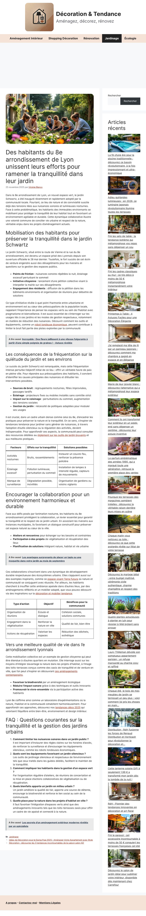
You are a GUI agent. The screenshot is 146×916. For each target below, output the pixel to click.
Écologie (130, 38)
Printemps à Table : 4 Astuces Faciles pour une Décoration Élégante (122, 317)
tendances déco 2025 (67, 707)
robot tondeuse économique (51, 324)
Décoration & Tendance (88, 13)
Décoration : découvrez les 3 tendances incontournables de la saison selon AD (46, 843)
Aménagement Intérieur (26, 38)
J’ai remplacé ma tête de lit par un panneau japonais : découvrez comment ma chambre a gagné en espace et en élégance (123, 352)
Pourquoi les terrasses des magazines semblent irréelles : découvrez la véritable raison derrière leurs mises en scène (123, 504)
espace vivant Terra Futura (62, 579)
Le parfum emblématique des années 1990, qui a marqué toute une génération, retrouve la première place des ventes (123, 465)
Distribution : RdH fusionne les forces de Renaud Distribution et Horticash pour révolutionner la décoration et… (123, 737)
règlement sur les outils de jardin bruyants (61, 435)
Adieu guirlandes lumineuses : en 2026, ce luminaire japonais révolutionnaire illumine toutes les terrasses (122, 204)
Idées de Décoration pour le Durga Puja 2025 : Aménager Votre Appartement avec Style (51, 840)
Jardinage (112, 38)
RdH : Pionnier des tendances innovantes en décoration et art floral (122, 807)
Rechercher (114, 95)
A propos (11, 902)
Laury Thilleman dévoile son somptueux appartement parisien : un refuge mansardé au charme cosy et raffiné (124, 659)
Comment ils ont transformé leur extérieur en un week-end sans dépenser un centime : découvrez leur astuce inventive (124, 426)
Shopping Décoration (63, 38)
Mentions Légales (50, 902)
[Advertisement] (73, 64)
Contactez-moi (28, 902)
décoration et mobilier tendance (54, 593)
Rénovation (91, 38)
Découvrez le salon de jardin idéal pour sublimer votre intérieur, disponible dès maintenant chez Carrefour (122, 877)
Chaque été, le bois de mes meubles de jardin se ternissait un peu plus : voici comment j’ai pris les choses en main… (124, 698)
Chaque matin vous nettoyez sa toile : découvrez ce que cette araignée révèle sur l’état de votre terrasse (124, 543)
